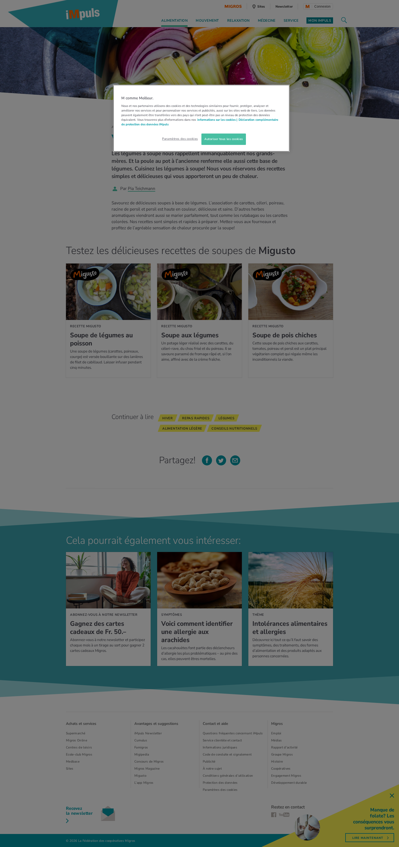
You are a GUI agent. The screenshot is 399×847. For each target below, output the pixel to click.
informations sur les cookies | (217, 120)
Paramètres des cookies (180, 139)
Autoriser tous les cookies (223, 139)
